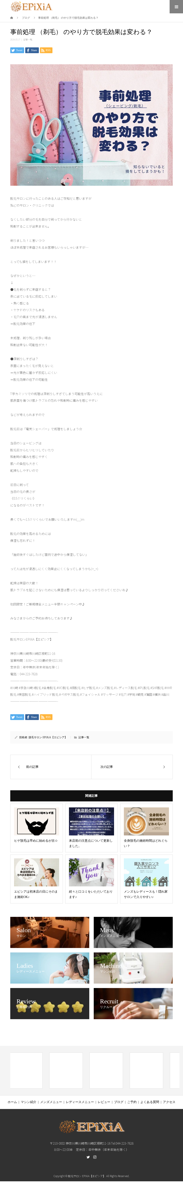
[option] (26, 1071)
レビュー (104, 1102)
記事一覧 (27, 39)
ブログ (118, 1102)
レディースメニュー (80, 1102)
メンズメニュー (51, 1102)
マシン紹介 (28, 1102)
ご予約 (132, 1102)
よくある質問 (149, 1102)
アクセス (169, 1102)
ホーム (12, 1102)
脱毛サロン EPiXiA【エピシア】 (48, 737)
